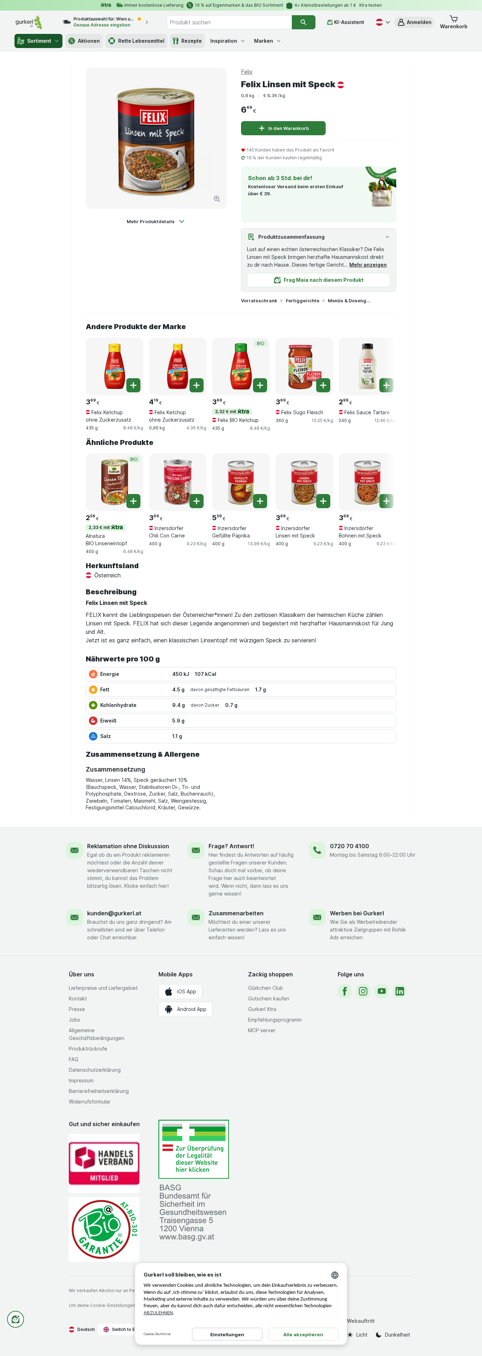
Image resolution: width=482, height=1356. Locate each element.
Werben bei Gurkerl (357, 913)
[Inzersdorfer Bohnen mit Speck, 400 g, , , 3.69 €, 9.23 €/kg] (367, 482)
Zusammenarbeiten (236, 913)
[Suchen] (303, 22)
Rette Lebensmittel (141, 41)
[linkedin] (400, 991)
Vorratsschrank (259, 300)
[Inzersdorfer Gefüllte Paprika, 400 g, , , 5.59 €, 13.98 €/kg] (241, 482)
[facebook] (345, 991)
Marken (263, 41)
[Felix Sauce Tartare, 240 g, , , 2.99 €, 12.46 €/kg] (367, 366)
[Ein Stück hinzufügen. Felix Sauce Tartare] (386, 385)
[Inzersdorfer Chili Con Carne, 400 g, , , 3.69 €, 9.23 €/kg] (177, 482)
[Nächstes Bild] (382, 363)
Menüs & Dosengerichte (350, 300)
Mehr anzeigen (368, 265)
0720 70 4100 (349, 846)
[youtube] (381, 991)
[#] (193, 1149)
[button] (414, 22)
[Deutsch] (382, 22)
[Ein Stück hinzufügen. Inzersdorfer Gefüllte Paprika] (260, 501)
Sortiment (39, 41)
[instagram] (363, 991)
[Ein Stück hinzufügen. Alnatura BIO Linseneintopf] (133, 501)
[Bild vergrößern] (217, 198)
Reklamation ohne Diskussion (128, 846)
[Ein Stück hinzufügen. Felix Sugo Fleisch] (323, 385)
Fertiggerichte (302, 300)
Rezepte (191, 41)
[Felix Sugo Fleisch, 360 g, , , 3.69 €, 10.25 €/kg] (304, 366)
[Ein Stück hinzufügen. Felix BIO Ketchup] (260, 385)
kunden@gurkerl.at (114, 913)
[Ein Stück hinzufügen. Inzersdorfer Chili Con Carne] (196, 501)
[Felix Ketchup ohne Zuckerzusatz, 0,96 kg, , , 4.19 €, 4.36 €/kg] (177, 366)
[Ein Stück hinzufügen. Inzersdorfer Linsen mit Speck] (323, 501)
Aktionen (89, 41)
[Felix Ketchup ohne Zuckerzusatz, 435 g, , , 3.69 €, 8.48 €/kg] (114, 366)
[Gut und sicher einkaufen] (104, 1229)
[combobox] (229, 22)
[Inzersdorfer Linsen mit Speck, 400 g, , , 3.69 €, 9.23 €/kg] (304, 482)
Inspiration (223, 41)
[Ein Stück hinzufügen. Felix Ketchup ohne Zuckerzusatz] (133, 385)
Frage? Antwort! (231, 846)
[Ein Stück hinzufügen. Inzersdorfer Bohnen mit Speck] (386, 501)
